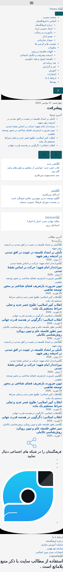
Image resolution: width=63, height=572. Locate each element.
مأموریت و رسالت (43, 32)
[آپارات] (54, 467)
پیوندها (53, 82)
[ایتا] (54, 460)
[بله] (54, 463)
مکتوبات (52, 47)
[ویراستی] (28, 522)
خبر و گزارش (49, 66)
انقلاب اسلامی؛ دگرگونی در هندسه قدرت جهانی (31, 145)
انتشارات (51, 74)
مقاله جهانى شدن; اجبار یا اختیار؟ (43, 221)
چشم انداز (48, 36)
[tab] (31, 237)
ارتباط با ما (50, 78)
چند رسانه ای (49, 63)
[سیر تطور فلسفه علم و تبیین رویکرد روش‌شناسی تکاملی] (32, 327)
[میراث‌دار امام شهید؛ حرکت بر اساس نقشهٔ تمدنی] (36, 263)
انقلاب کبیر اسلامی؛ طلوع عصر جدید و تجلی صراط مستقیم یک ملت (34, 306)
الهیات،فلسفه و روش (42, 51)
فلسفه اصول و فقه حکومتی (39, 59)
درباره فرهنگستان (44, 25)
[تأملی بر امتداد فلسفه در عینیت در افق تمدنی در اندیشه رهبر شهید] (31, 246)
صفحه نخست (49, 17)
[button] (31, 3)
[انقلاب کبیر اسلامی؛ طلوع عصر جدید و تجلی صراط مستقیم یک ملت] (31, 299)
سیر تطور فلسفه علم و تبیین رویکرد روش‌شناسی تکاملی (39, 332)
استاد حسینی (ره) (44, 28)
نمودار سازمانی (45, 40)
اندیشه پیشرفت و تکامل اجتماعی (36, 55)
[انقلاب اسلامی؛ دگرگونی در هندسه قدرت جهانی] (37, 315)
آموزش (52, 70)
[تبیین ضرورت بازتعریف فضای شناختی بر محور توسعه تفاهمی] (31, 280)
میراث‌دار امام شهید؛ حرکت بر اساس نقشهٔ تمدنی (30, 126)
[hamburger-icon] (59, 14)
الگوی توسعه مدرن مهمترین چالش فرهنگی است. (34, 198)
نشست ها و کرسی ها (45, 44)
